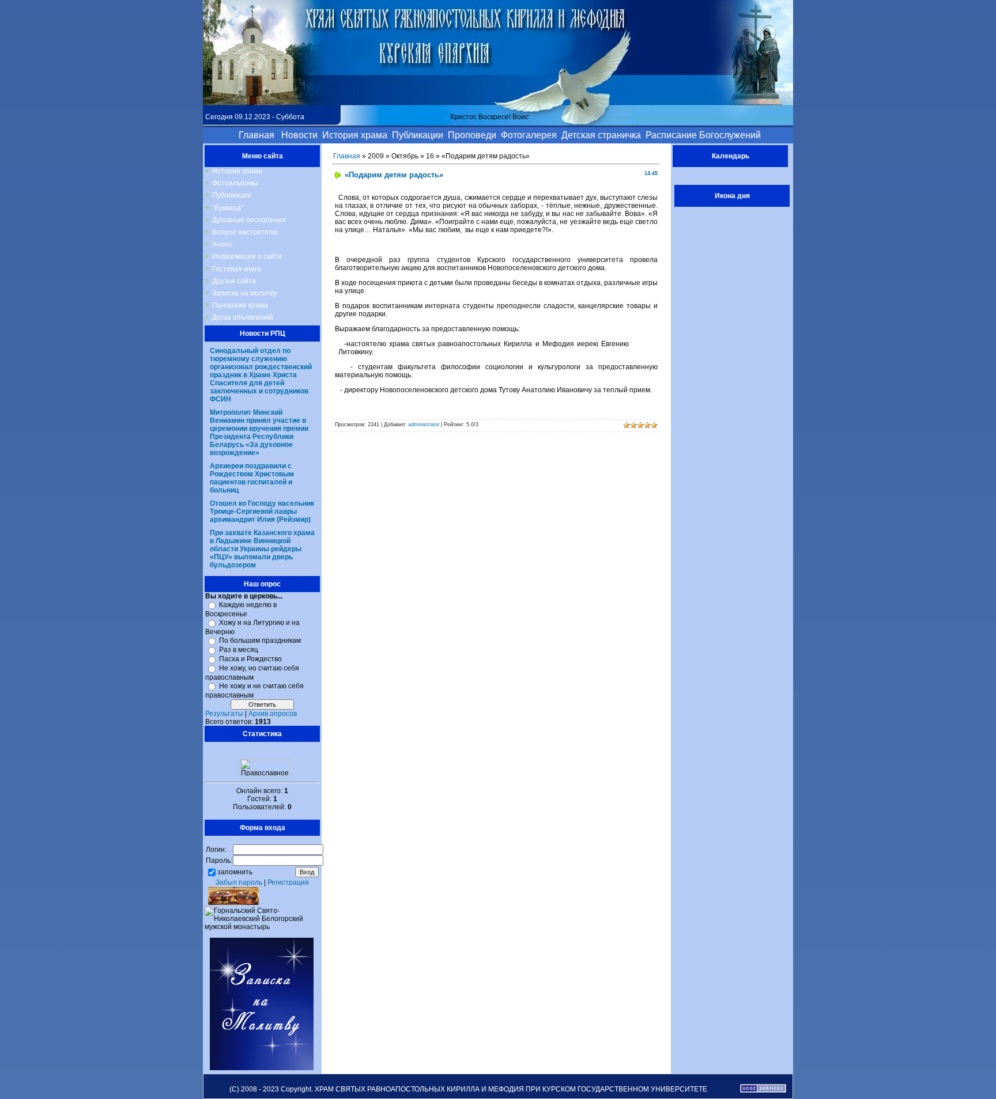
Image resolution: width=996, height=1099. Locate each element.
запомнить (234, 871)
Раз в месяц (238, 650)
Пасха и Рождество (250, 659)
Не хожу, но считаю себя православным (252, 672)
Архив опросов (272, 714)
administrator (423, 424)
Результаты (224, 714)
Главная (346, 156)
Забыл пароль (239, 882)
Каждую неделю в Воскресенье (241, 609)
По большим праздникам (260, 640)
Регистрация (288, 882)
